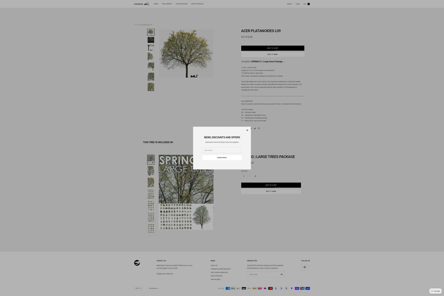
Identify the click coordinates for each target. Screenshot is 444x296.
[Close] (247, 130)
